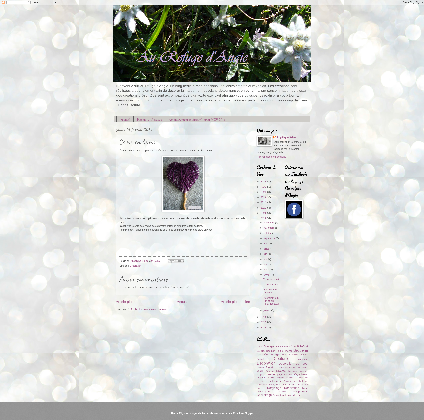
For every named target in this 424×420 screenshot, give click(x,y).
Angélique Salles (286, 137)
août (266, 243)
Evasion (270, 367)
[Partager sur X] (176, 261)
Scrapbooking (300, 391)
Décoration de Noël (293, 363)
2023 (263, 197)
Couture (281, 358)
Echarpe (260, 368)
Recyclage (274, 388)
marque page (274, 374)
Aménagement (271, 346)
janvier (267, 310)
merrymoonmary (223, 413)
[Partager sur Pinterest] (182, 261)
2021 (263, 207)
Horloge (292, 367)
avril (266, 264)
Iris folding (302, 367)
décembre (269, 222)
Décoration (135, 266)
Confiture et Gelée (299, 355)
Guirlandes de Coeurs (270, 291)
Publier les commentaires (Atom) (149, 309)
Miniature (288, 374)
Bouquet (270, 351)
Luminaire (292, 371)
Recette (260, 388)
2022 (263, 202)
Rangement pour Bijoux (295, 384)
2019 (263, 218)
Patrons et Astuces (149, 119)
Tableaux (286, 395)
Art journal (285, 346)
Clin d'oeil (285, 355)
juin (266, 254)
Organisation (301, 374)
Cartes (260, 354)
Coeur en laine (270, 284)
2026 (263, 181)
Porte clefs (262, 384)
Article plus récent (130, 302)
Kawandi (270, 371)
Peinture (290, 378)
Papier (270, 377)
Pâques (280, 377)
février (267, 275)
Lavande (281, 371)
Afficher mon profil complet (271, 156)
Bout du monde (284, 351)
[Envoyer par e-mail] (170, 261)
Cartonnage (272, 354)
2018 (263, 317)
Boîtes (261, 350)
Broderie (300, 350)
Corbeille (261, 359)
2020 (263, 213)
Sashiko (282, 392)
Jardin (260, 371)
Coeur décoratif (271, 279)
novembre (269, 227)
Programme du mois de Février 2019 (271, 301)
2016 (263, 327)
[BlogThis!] (173, 261)
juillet (266, 248)
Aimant (260, 346)
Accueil (125, 119)
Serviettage (264, 395)
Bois (293, 346)
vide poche (297, 395)
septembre (270, 238)
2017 (263, 322)
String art (277, 395)
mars (267, 269)
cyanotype (302, 359)
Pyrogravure (275, 384)
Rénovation (291, 388)
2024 (263, 192)
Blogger (249, 413)
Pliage (305, 381)
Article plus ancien (235, 302)
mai (266, 259)
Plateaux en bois (292, 381)
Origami (261, 377)
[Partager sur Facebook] (179, 261)
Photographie (275, 381)
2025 (263, 187)
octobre (268, 233)
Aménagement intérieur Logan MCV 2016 (197, 119)
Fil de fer (282, 367)
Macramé (304, 371)
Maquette (261, 374)
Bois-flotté (302, 346)
